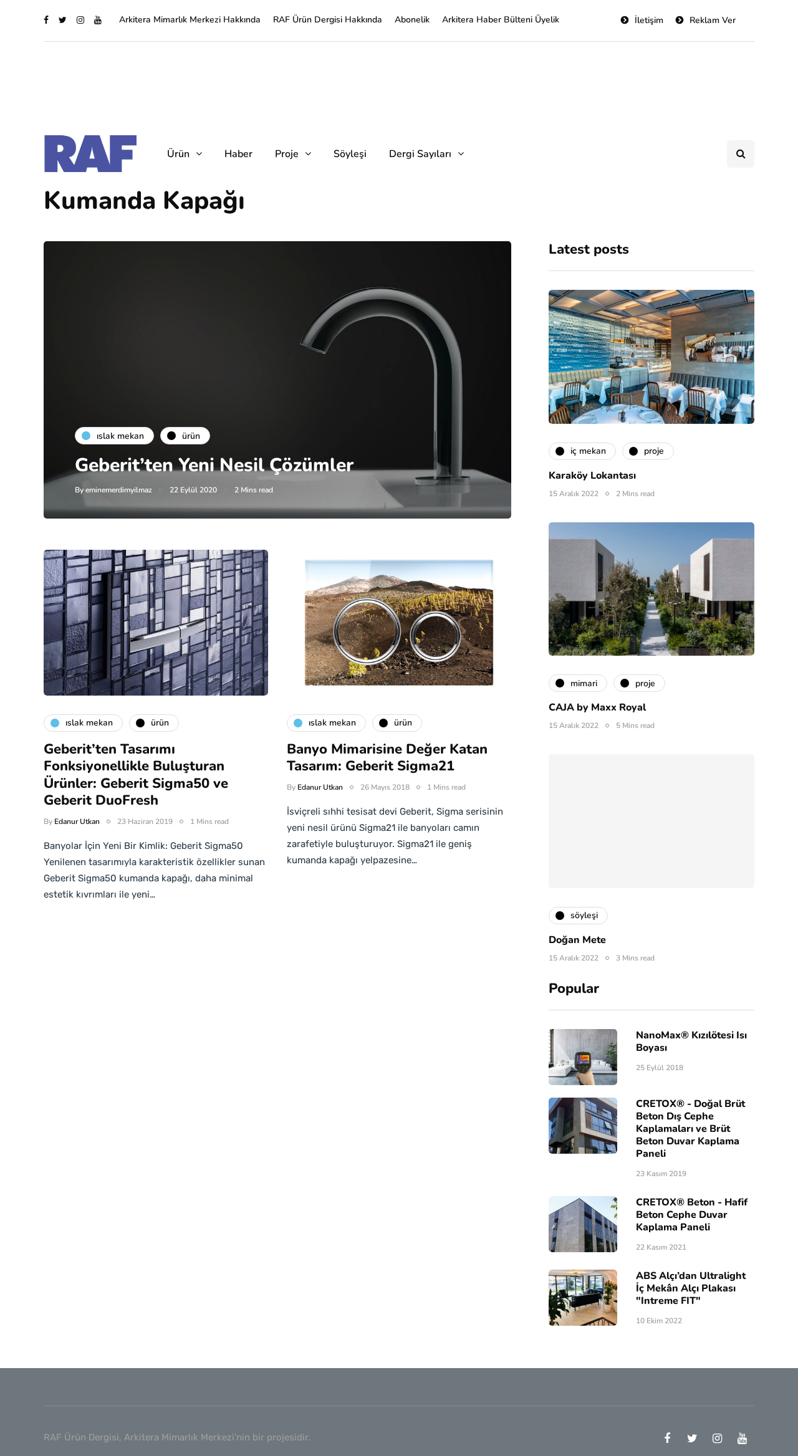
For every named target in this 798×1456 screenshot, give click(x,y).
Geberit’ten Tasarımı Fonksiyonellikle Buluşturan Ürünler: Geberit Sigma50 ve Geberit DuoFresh (136, 775)
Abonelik (412, 20)
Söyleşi (350, 154)
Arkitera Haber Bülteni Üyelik (500, 20)
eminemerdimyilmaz (118, 490)
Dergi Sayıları (420, 154)
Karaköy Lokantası (592, 475)
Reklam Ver (713, 20)
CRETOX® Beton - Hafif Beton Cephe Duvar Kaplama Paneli (692, 1214)
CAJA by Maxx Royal (597, 707)
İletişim (649, 20)
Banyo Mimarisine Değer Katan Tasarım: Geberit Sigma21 (387, 758)
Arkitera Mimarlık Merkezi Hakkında (190, 20)
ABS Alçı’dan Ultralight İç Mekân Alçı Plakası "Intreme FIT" (691, 1288)
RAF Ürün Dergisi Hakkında (327, 20)
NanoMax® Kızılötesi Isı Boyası (691, 1041)
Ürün (178, 154)
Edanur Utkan (77, 821)
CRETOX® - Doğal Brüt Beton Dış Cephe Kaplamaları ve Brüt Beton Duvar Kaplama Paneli (690, 1129)
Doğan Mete (577, 940)
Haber (238, 154)
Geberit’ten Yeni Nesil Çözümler (214, 465)
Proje (287, 154)
